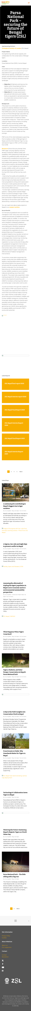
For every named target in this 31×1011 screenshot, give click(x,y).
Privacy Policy (6, 936)
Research (5, 148)
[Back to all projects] (15, 920)
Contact (4, 955)
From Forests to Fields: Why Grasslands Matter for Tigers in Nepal (14, 753)
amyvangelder (8, 510)
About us (4, 945)
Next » (21, 471)
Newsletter (5, 957)
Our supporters (6, 947)
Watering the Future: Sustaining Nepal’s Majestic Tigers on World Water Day (15, 832)
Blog (13, 510)
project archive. (15, 207)
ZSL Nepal (16, 510)
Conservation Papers (16, 594)
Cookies (4, 938)
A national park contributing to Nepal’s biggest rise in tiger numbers (14, 506)
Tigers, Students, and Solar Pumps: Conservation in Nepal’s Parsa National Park (14, 672)
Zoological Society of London (11, 48)
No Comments (23, 510)
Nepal (22, 594)
